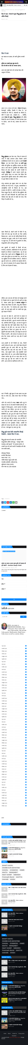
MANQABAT (13, 872)
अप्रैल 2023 (14, 724)
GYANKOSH (7, 9)
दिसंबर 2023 (14, 703)
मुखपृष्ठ (2, 817)
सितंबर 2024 (14, 685)
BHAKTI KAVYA (7, 865)
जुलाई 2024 (14, 690)
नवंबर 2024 (14, 680)
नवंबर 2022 (14, 737)
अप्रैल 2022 (14, 756)
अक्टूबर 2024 (14, 682)
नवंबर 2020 (14, 800)
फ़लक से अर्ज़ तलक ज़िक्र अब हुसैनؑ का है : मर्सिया (17, 894)
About (9, 1033)
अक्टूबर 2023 (14, 708)
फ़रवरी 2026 (14, 648)
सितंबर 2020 (14, 805)
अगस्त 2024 (14, 688)
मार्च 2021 (14, 790)
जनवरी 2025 (14, 674)
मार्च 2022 (14, 758)
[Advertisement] (14, 35)
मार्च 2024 (14, 695)
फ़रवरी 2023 (14, 729)
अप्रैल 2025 (14, 667)
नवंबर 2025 (14, 653)
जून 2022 (14, 750)
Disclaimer (14, 1035)
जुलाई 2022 (14, 748)
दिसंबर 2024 (14, 677)
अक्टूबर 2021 (14, 771)
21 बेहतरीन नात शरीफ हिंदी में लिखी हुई (15, 854)
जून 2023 (14, 719)
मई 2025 (14, 664)
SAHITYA (19, 877)
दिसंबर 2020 (14, 798)
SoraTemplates (10, 1041)
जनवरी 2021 (14, 795)
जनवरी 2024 (14, 701)
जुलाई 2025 (14, 659)
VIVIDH (12, 879)
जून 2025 (14, 661)
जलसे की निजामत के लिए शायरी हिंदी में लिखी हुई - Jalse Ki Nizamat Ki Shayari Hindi (17, 992)
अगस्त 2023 (14, 714)
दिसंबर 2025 (14, 651)
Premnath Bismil (8, 877)
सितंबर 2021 (14, 774)
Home (5, 1033)
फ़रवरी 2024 (14, 698)
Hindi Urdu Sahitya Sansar (14, 1037)
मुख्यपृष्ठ (2, 9)
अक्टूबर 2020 (14, 803)
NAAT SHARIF (7, 875)
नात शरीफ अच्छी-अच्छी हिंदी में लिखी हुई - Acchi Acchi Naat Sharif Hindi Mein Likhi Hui (17, 842)
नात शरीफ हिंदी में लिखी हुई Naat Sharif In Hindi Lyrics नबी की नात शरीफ (16, 848)
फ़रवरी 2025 (14, 672)
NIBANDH (17, 875)
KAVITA (4, 872)
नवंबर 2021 (14, 769)
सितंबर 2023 (14, 711)
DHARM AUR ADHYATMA (11, 868)
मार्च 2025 (14, 669)
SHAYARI (5, 879)
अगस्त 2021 (14, 777)
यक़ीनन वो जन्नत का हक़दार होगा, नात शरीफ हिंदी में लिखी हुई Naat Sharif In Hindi (17, 999)
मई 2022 (14, 753)
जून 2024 (14, 693)
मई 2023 (14, 722)
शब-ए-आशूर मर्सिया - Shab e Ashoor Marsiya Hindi (15, 901)
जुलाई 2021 (14, 779)
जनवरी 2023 (14, 732)
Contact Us (14, 1033)
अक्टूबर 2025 (14, 656)
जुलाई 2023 (14, 716)
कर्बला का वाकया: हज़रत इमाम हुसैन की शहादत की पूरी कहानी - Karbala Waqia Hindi (13, 564)
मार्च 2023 (14, 727)
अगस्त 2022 (14, 745)
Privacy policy (21, 1033)
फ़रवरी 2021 (14, 792)
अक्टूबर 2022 (14, 740)
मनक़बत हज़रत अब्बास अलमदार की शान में (15, 919)
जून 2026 (14, 646)
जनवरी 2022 (14, 764)
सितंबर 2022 (14, 743)
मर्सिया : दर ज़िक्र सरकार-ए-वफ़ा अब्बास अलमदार (17, 887)
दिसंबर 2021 (14, 766)
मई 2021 (14, 785)
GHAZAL (5, 870)
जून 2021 (14, 782)
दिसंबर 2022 (14, 735)
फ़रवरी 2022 (14, 761)
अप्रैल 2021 (14, 787)
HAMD (22, 870)
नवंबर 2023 (14, 706)
